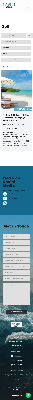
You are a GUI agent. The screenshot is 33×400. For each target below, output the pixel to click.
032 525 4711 (16, 379)
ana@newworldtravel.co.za (16, 375)
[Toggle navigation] (27, 6)
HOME (16, 337)
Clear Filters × (7, 67)
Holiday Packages (16, 341)
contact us (16, 346)
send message (16, 311)
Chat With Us (17, 395)
